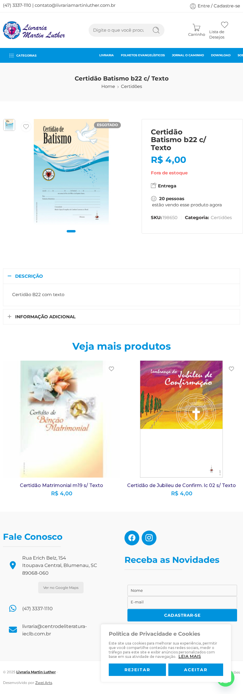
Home (108, 86)
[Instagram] (149, 537)
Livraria (106, 55)
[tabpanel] (71, 173)
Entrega (166, 186)
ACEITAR (195, 669)
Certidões (131, 86)
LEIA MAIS (189, 656)
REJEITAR (137, 669)
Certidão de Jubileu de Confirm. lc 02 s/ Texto (181, 485)
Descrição (29, 276)
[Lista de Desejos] (26, 126)
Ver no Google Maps (61, 587)
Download (221, 55)
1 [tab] (71, 236)
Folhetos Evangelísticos (143, 55)
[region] (166, 653)
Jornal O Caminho (188, 55)
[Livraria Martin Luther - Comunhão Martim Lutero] (34, 30)
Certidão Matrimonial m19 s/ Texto (61, 485)
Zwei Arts (43, 682)
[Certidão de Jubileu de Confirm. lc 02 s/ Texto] (181, 419)
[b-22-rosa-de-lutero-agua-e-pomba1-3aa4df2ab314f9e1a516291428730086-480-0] (9, 125)
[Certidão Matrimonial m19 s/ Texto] (61, 419)
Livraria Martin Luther (36, 672)
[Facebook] (131, 537)
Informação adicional (45, 316)
